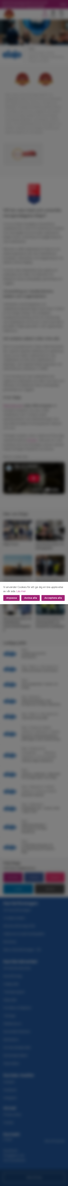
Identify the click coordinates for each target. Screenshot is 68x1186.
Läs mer (21, 591)
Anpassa (11, 597)
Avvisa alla (30, 597)
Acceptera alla (53, 597)
